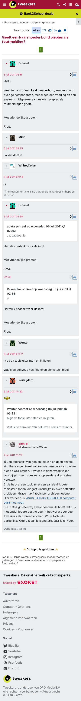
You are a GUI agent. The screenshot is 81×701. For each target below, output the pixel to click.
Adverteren (11, 601)
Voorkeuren (26, 629)
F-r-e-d (23, 63)
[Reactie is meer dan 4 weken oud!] (13, 74)
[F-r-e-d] (12, 64)
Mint (21, 137)
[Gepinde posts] (65, 30)
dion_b (23, 443)
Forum (5, 556)
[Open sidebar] (78, 21)
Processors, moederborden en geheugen (29, 22)
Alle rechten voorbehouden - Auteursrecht (31, 691)
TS (44, 30)
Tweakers (9, 687)
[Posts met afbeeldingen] (50, 30)
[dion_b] (12, 444)
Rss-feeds (15, 662)
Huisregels (10, 612)
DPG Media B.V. (50, 687)
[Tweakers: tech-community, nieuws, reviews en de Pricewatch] (22, 4)
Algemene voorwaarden (20, 618)
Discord (13, 668)
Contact (9, 607)
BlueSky (14, 645)
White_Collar (27, 165)
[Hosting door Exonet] (20, 583)
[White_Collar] (12, 166)
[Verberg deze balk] (77, 13)
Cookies (9, 629)
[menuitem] (58, 4)
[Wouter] (12, 343)
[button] (5, 4)
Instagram (15, 657)
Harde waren (21, 556)
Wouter (23, 342)
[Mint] (12, 138)
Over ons (24, 607)
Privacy (8, 624)
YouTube (14, 651)
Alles (36, 30)
